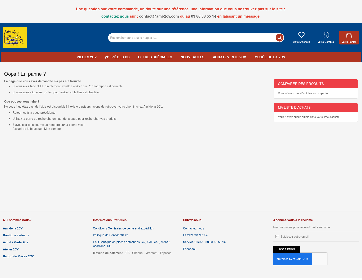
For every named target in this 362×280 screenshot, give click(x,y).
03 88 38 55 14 (203, 16)
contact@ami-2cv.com (159, 16)
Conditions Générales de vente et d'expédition (123, 228)
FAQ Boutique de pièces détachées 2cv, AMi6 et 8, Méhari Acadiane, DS (131, 244)
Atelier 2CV (11, 249)
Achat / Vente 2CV (15, 242)
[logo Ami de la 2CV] (15, 37)
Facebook (189, 249)
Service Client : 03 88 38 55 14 (204, 242)
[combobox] (196, 37)
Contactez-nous (193, 228)
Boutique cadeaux (16, 235)
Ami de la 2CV (13, 228)
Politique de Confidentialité (110, 235)
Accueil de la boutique (27, 128)
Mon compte (52, 128)
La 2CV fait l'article (195, 235)
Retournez (19, 112)
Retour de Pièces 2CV (18, 256)
